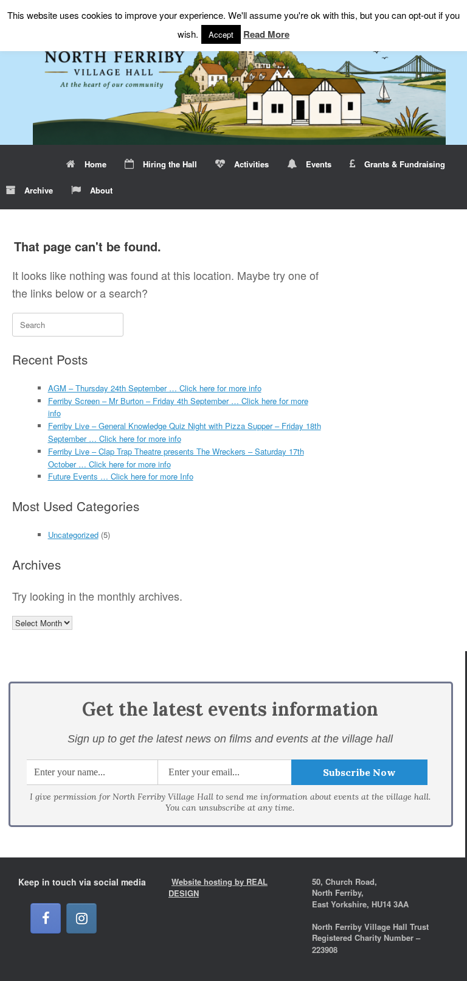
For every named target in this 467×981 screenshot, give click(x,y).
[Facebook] (45, 918)
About (101, 190)
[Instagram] (81, 918)
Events (318, 164)
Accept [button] (221, 34)
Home (95, 164)
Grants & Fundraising (404, 164)
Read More (266, 34)
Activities (251, 164)
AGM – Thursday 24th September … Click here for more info (154, 388)
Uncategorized (73, 534)
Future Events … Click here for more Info (120, 476)
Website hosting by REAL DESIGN (218, 887)
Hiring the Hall (170, 164)
